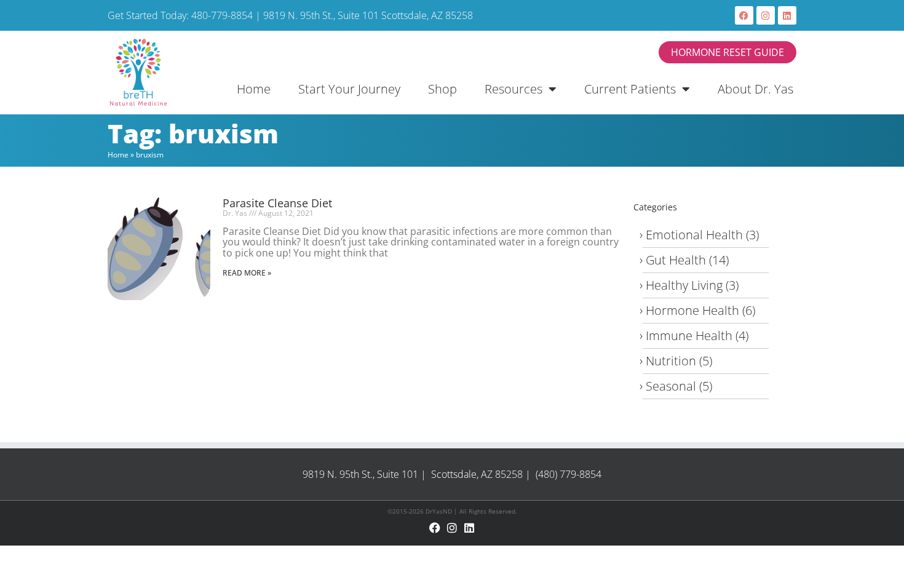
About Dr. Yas (755, 89)
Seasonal (671, 386)
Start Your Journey (349, 89)
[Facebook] (744, 15)
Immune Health (689, 335)
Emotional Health (694, 234)
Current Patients (630, 89)
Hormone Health (692, 310)
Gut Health (676, 260)
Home (254, 89)
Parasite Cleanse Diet (277, 203)
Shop (442, 89)
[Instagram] (765, 15)
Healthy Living (684, 285)
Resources (513, 89)
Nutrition (671, 360)
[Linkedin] (787, 15)
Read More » (247, 273)
